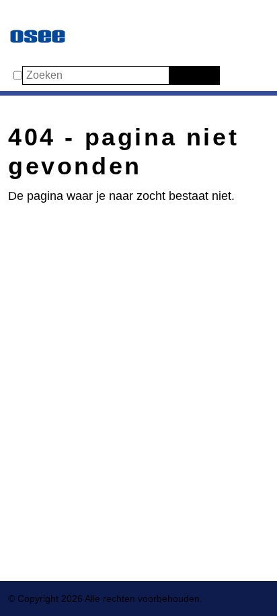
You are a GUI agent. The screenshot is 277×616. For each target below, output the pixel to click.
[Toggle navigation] (21, 14)
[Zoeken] (177, 75)
